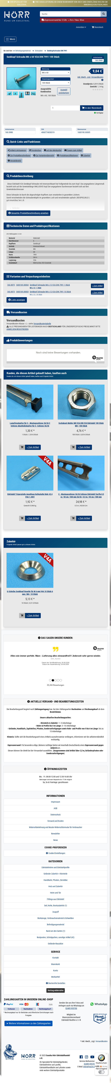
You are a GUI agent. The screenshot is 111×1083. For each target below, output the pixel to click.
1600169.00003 (22, 292)
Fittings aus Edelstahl (55, 899)
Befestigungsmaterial (55, 924)
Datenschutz (56, 814)
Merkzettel (55, 977)
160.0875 (11, 285)
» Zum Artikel (33, 447)
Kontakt (55, 958)
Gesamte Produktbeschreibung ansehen (29, 213)
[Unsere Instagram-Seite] (86, 1057)
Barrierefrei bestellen (56, 983)
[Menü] (106, 1054)
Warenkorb (98, 27)
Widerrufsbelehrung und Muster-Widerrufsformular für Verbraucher (55, 827)
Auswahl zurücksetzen (64, 91)
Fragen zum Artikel (74, 150)
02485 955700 (71, 1008)
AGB (55, 808)
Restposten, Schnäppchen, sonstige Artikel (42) (55, 937)
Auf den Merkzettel (53, 150)
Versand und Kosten (55, 821)
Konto (55, 970)
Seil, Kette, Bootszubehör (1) (55, 905)
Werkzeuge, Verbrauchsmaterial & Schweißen (55, 918)
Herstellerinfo (15, 161)
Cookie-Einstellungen (56, 853)
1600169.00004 (22, 285)
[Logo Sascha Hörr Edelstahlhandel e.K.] (20, 16)
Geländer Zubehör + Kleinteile (55, 874)
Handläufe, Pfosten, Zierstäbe (55, 880)
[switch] (101, 1072)
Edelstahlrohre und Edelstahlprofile (56, 867)
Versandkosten (102, 1041)
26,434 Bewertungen (55, 685)
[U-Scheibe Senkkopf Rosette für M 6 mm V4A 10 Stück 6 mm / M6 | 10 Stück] (30, 570)
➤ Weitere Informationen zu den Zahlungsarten (28, 1023)
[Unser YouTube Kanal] (92, 1057)
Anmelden (80, 27)
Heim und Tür (55, 893)
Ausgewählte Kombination (46, 90)
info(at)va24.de (89, 1066)
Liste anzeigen (18, 299)
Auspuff (55, 912)
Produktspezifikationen (68, 155)
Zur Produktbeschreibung (20, 155)
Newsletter (55, 833)
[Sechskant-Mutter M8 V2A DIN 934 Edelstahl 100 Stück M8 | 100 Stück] (81, 402)
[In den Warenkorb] (22, 447)
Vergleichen (36, 150)
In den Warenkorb (93, 108)
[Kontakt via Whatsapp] (98, 1003)
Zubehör (86, 155)
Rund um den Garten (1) (55, 931)
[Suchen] (104, 14)
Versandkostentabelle (42, 323)
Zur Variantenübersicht (44, 155)
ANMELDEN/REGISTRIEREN (17, 329)
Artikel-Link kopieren (18, 150)
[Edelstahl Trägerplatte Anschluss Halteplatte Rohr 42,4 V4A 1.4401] (30, 473)
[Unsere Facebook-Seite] (81, 1057)
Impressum (55, 802)
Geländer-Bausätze (55, 943)
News (55, 840)
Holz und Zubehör (55, 886)
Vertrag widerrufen (55, 990)
